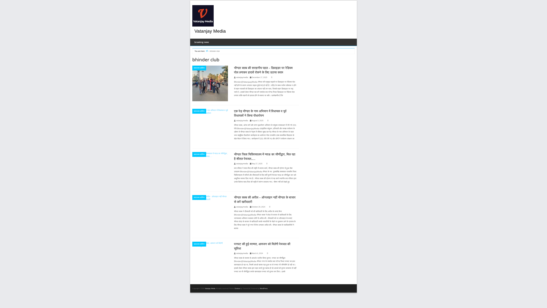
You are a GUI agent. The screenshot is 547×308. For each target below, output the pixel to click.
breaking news (201, 42)
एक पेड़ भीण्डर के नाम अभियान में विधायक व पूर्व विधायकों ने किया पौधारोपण (260, 113)
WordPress (264, 288)
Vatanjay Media (210, 31)
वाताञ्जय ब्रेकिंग (199, 68)
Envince (237, 288)
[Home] (207, 51)
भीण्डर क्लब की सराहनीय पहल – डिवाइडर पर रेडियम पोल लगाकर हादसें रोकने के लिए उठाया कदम (263, 70)
